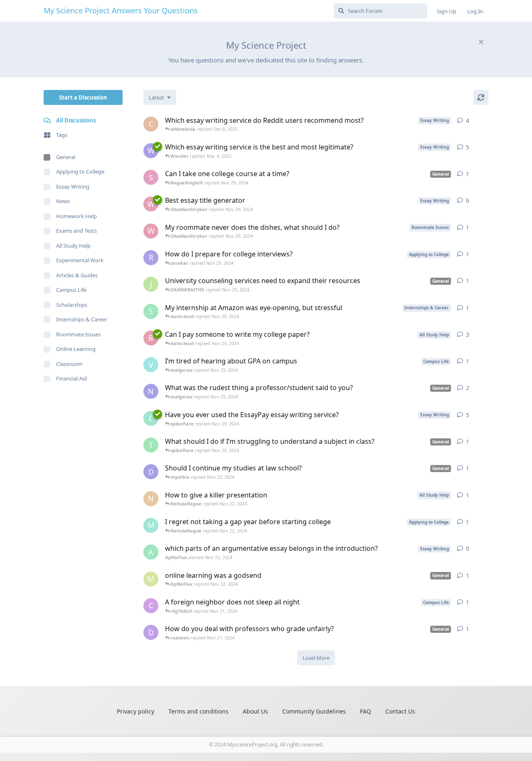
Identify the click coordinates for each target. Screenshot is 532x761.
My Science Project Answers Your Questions (121, 10)
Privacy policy (135, 711)
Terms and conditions (198, 711)
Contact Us (400, 711)
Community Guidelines (314, 711)
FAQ (365, 711)
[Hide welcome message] (480, 41)
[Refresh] (480, 97)
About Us (255, 711)
